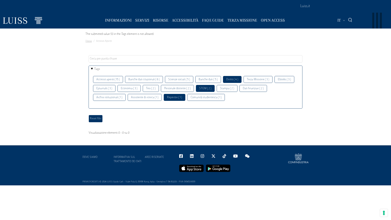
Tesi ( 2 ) (151, 88)
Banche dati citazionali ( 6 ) (144, 79)
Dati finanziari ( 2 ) (253, 88)
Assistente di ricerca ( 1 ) (144, 97)
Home (89, 41)
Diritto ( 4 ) (232, 79)
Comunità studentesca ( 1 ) (206, 97)
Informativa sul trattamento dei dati (128, 159)
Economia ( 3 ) (129, 88)
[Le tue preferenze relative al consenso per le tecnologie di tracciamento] (384, 213)
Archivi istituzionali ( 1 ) (109, 97)
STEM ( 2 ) (205, 88)
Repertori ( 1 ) (174, 97)
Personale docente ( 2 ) (177, 88)
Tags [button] (97, 69)
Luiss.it (305, 6)
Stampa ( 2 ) (227, 88)
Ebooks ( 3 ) (284, 79)
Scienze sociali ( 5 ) (179, 79)
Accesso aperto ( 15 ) (108, 79)
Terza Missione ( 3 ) (258, 79)
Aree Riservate (154, 157)
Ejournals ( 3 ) (104, 88)
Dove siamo (90, 157)
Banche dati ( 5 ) (208, 79)
